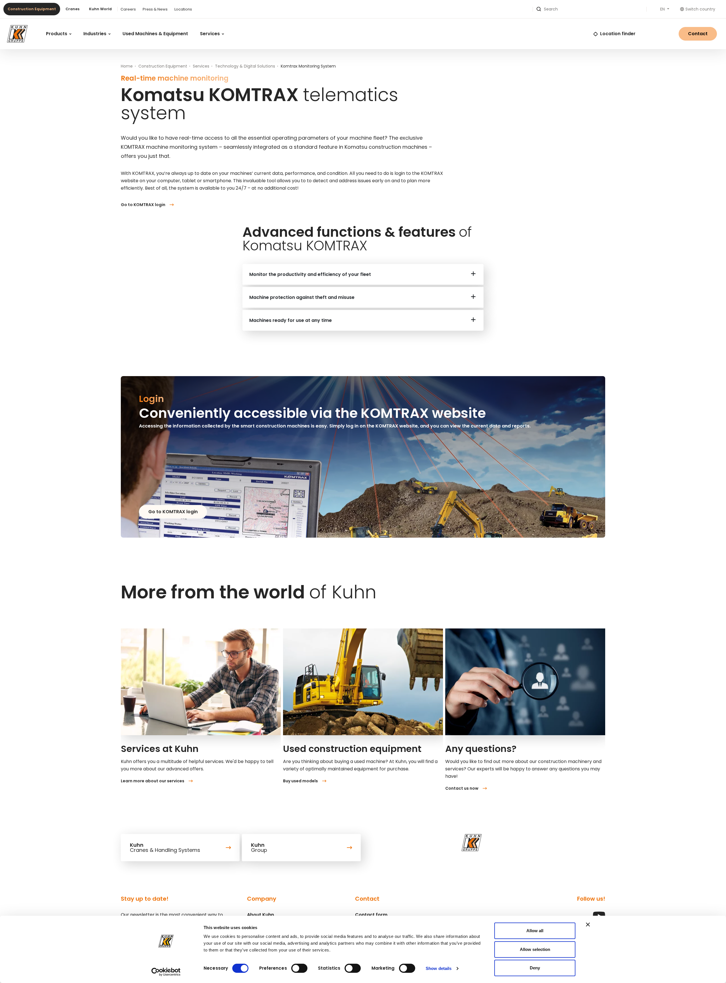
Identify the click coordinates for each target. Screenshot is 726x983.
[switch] (299, 968)
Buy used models (300, 781)
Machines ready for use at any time (290, 320)
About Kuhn (260, 914)
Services (210, 33)
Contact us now (461, 788)
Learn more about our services (152, 781)
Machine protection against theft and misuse (301, 297)
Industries (95, 33)
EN (663, 9)
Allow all (534, 930)
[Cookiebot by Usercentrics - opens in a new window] (166, 972)
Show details (438, 968)
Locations (183, 9)
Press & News (155, 9)
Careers (128, 9)
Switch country (700, 9)
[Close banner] (588, 925)
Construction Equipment (32, 9)
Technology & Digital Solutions (245, 66)
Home (127, 66)
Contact (698, 33)
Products (57, 33)
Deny (535, 967)
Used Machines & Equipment (155, 33)
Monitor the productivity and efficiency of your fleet (310, 274)
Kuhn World (100, 9)
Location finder (618, 33)
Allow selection (535, 949)
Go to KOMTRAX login (143, 205)
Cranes (72, 9)
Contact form (371, 914)
